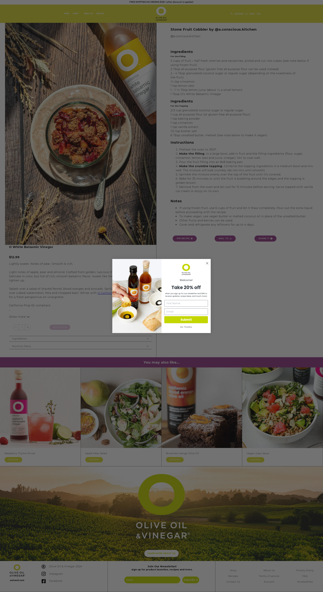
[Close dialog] (207, 263)
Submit (186, 320)
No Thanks (186, 327)
